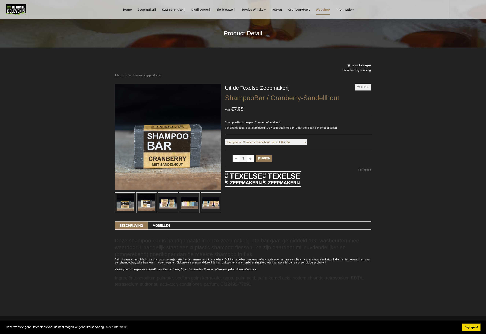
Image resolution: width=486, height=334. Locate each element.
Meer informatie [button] (116, 327)
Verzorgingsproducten (148, 75)
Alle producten (123, 75)
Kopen (265, 158)
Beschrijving (131, 226)
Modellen (161, 226)
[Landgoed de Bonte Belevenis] (16, 9)
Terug (365, 87)
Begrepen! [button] (471, 327)
